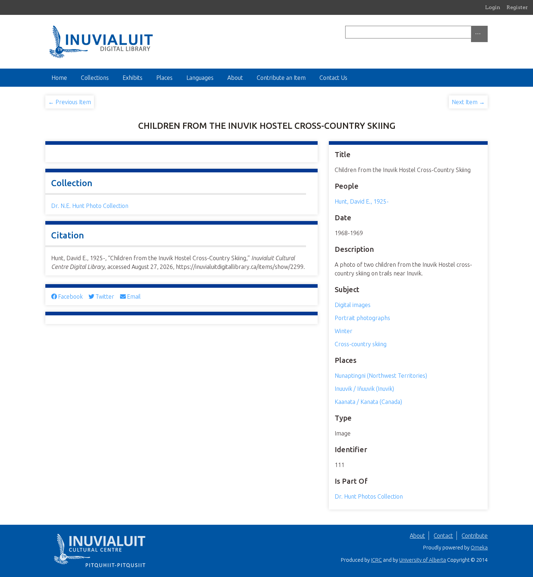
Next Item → (468, 102)
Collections (95, 77)
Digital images (353, 305)
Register (517, 7)
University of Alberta (422, 560)
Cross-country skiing (361, 344)
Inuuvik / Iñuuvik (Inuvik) (364, 388)
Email (134, 296)
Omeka (479, 548)
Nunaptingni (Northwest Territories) (381, 375)
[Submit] (486, 32)
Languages (200, 77)
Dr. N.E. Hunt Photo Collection (89, 205)
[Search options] (479, 34)
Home (59, 77)
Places (164, 77)
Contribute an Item (281, 77)
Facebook (70, 296)
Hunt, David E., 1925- (362, 201)
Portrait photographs (362, 318)
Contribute (475, 535)
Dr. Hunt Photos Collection (369, 496)
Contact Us (333, 77)
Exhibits (132, 77)
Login (492, 7)
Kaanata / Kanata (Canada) (368, 401)
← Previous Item (69, 102)
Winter (343, 331)
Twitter (104, 296)
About (235, 77)
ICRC (376, 560)
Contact (443, 535)
